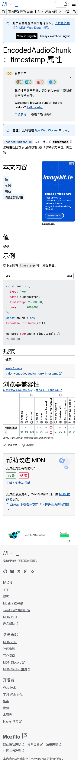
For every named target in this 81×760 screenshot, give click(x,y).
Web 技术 (9, 687)
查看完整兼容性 (41, 115)
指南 (6, 701)
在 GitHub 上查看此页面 (22, 505)
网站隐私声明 (12, 744)
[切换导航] (74, 4)
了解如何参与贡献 (18, 483)
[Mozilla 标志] (15, 736)
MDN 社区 (10, 642)
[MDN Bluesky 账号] (12, 571)
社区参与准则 (12, 750)
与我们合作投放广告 (16, 610)
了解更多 (21, 115)
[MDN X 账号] (19, 571)
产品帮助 (9, 624)
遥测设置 (34, 744)
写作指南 (9, 656)
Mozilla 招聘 (11, 603)
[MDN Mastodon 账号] (25, 571)
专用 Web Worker (46, 130)
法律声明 (52, 744)
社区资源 (9, 649)
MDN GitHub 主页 (15, 669)
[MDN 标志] (11, 553)
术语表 (7, 715)
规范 (8, 191)
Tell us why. (35, 107)
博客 (6, 596)
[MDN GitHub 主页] (5, 571)
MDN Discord (12, 662)
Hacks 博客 (10, 721)
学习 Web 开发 (13, 694)
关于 (6, 590)
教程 (6, 708)
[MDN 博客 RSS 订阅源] (32, 571)
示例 (8, 185)
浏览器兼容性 (14, 197)
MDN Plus (10, 617)
